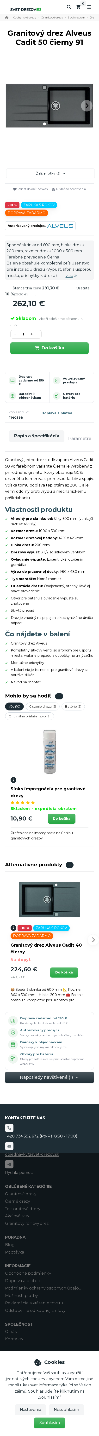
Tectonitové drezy (22, 1209)
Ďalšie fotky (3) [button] (48, 173)
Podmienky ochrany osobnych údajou (43, 1288)
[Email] (9, 1146)
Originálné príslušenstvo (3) (29, 716)
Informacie (18, 1266)
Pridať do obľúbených (33, 189)
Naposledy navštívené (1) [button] (46, 1077)
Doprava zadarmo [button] (26, 213)
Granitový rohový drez (27, 1223)
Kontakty (14, 1339)
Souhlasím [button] (49, 1422)
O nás (11, 1331)
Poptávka (14, 1252)
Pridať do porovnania (71, 189)
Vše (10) (14, 706)
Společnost (19, 1324)
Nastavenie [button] (30, 1409)
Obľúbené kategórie (28, 1186)
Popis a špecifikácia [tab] (36, 436)
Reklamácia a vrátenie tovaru (34, 1303)
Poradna (15, 1237)
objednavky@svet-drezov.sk (32, 1154)
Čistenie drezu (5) (42, 706)
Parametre (79, 438)
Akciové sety (17, 1216)
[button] (87, 105)
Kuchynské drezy (24, 17)
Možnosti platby (21, 1295)
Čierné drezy (17, 1201)
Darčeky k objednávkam (30, 395)
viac (69, 275)
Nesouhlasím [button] (66, 1409)
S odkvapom (76, 17)
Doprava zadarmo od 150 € (31, 380)
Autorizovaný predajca (74, 380)
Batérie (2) (73, 706)
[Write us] (9, 1164)
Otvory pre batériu (71, 395)
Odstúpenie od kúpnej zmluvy (35, 1310)
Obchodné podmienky (28, 1273)
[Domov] (26, 9)
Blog (10, 1245)
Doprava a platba (57, 413)
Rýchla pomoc (19, 1172)
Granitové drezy (52, 17)
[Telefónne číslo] (9, 1128)
